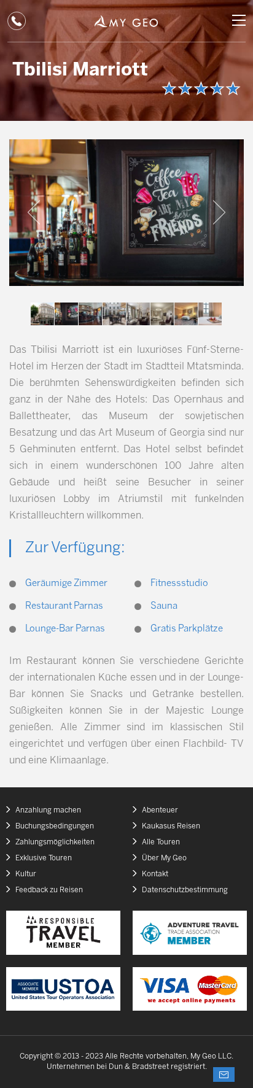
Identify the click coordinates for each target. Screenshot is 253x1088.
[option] (126, 212)
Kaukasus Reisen (171, 826)
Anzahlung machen (48, 810)
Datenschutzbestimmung (185, 890)
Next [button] (219, 212)
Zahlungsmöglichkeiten (55, 842)
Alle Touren (161, 842)
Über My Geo (164, 858)
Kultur (25, 874)
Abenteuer (160, 810)
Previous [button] (34, 212)
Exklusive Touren (43, 858)
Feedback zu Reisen (49, 890)
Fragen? (224, 1074)
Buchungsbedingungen (54, 826)
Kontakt (155, 874)
